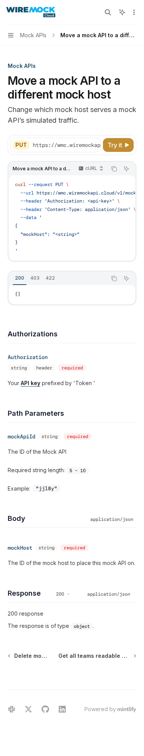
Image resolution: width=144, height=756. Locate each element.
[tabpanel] (72, 294)
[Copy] (93, 145)
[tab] (19, 278)
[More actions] (134, 12)
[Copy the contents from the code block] (114, 169)
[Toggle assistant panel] (122, 12)
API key (30, 383)
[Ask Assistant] (126, 169)
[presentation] (66, 145)
